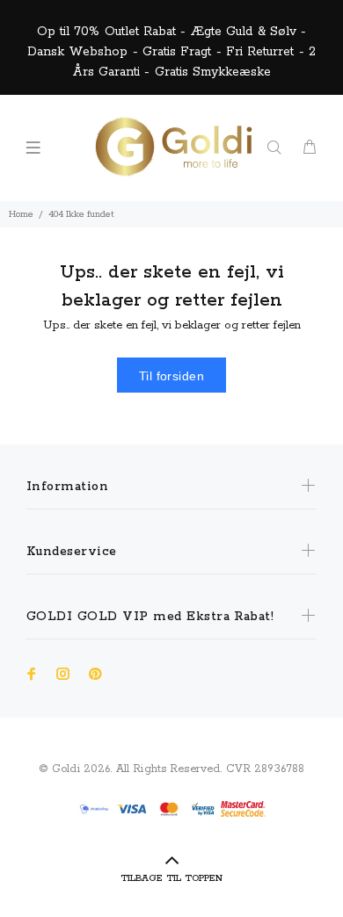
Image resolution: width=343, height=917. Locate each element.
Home (21, 214)
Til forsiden (171, 376)
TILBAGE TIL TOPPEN (171, 878)
